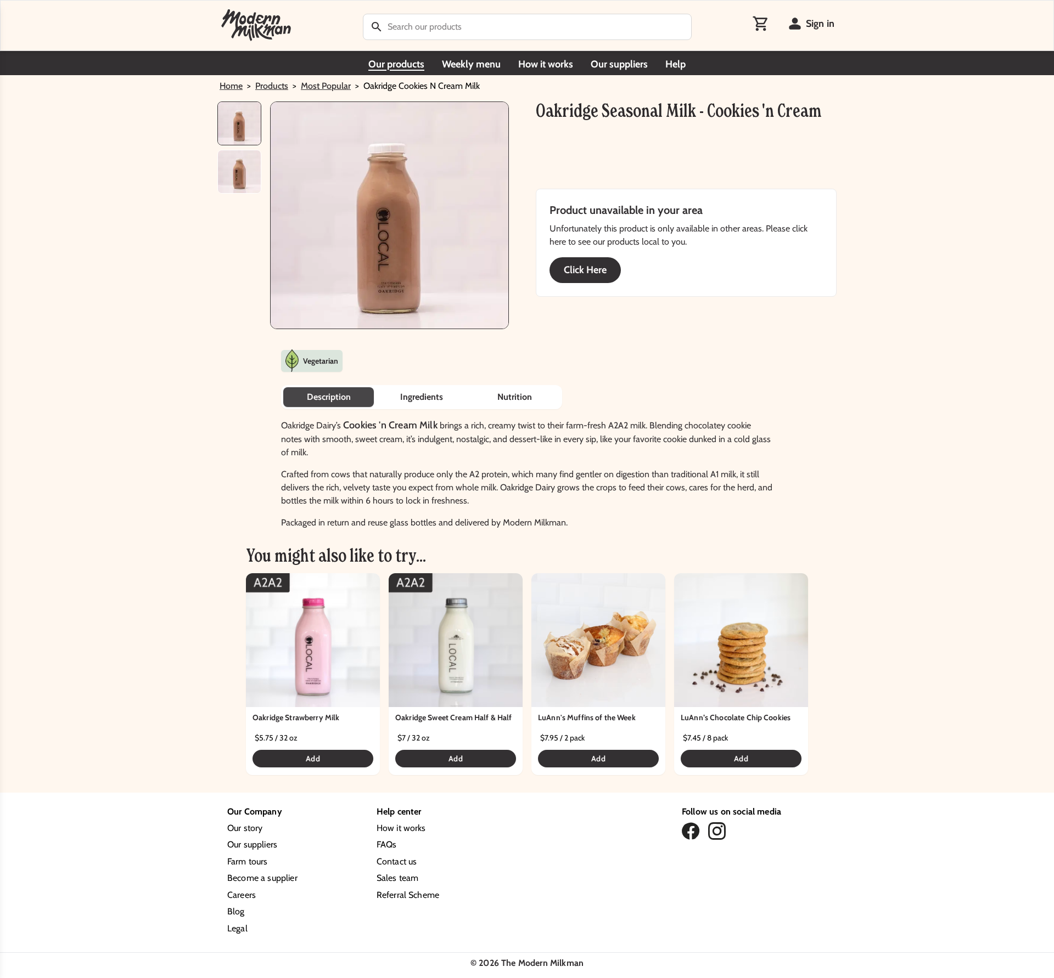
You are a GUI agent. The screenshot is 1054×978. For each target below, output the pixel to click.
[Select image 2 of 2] (239, 172)
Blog (236, 911)
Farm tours (247, 861)
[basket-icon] (761, 23)
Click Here (585, 270)
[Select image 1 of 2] (239, 123)
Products (271, 86)
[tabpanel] (527, 469)
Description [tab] (329, 397)
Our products (396, 64)
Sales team (398, 878)
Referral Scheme (408, 895)
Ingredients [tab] (421, 397)
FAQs (387, 844)
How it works (545, 64)
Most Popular (326, 86)
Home (231, 86)
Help (675, 64)
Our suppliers (619, 64)
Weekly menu (471, 64)
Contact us (397, 861)
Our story (244, 828)
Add (312, 759)
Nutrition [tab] (514, 397)
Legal (237, 928)
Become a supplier (262, 878)
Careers (241, 895)
